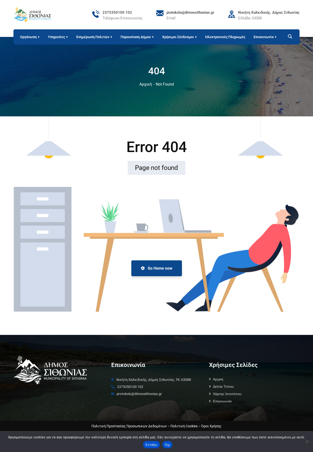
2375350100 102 (117, 12)
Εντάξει (151, 445)
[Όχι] (306, 441)
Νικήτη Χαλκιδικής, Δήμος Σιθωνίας (269, 12)
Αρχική (145, 84)
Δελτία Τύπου (223, 386)
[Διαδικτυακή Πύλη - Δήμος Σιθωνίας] (32, 14)
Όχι (167, 445)
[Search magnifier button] (288, 36)
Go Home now (159, 268)
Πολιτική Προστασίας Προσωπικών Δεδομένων (129, 426)
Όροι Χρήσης (211, 426)
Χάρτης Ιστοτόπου (227, 393)
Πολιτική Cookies (184, 426)
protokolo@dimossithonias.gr (190, 12)
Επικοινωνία (222, 401)
